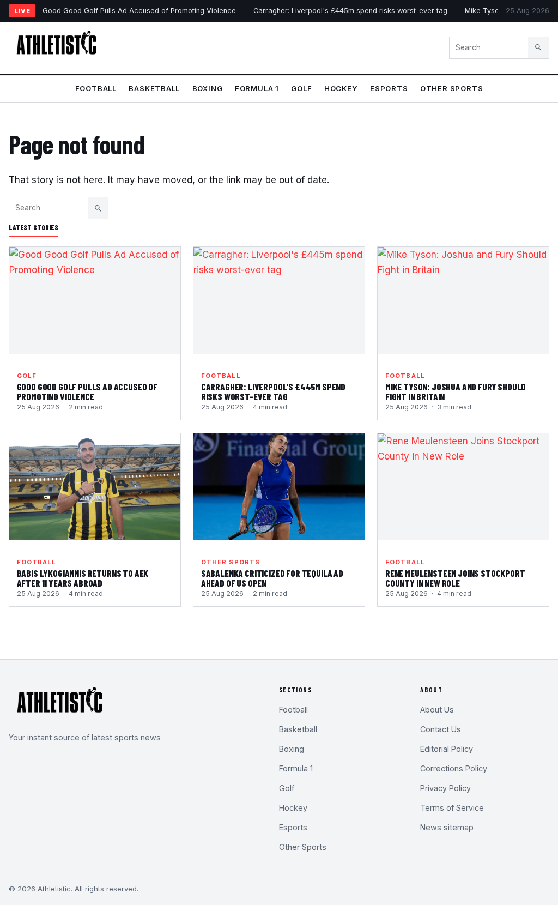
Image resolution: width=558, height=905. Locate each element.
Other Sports (451, 88)
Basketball (154, 88)
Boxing (207, 88)
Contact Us (440, 729)
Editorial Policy (446, 748)
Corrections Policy (453, 768)
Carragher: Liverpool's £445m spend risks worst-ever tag (350, 11)
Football (96, 88)
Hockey (341, 88)
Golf (301, 88)
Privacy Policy (445, 788)
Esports (389, 88)
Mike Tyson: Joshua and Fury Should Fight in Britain (455, 391)
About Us (437, 709)
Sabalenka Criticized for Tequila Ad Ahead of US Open (272, 578)
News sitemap (447, 827)
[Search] (538, 47)
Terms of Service (452, 807)
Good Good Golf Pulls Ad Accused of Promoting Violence (139, 11)
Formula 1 (257, 88)
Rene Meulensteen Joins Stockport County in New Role (455, 578)
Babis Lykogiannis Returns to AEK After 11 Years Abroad (83, 578)
